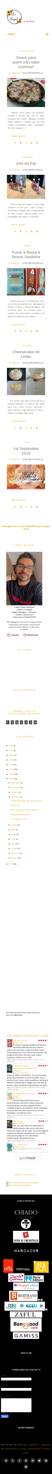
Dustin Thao (19, 1043)
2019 (11, 760)
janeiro (14, 858)
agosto (14, 825)
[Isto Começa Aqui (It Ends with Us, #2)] (9, 1151)
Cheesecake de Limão (20, 814)
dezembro (15, 782)
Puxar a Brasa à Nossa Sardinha (24, 810)
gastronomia (28, 51)
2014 (11, 864)
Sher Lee (17, 1098)
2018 (11, 764)
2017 (11, 769)
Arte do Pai (26, 163)
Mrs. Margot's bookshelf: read (27, 1035)
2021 (11, 750)
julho (13, 829)
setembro (15, 797)
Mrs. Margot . (31, 1445)
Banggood (34, 1182)
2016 (11, 774)
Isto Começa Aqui (20, 1144)
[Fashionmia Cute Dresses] (18, 1182)
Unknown (16, 73)
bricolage (28, 157)
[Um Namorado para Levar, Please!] (9, 1099)
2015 (11, 778)
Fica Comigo (18, 1121)
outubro (14, 792)
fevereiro (15, 853)
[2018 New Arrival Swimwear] (18, 1185)
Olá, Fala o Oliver (20, 1040)
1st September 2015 (19, 819)
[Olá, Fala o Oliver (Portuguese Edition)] (9, 1046)
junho (13, 834)
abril (13, 844)
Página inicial (27, 527)
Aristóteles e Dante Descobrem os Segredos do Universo (24, 1068)
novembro (15, 787)
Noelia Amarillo (20, 1123)
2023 (11, 745)
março (14, 848)
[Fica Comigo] (9, 1127)
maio (13, 839)
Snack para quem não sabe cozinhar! (26, 62)
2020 (11, 755)
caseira (28, 345)
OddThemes (11, 1449)
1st (28, 442)
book (28, 246)
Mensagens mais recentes (14, 526)
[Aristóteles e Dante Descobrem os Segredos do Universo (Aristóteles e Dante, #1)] (9, 1072)
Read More (19, 136)
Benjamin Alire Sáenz (22, 1073)
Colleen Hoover (20, 1147)
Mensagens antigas (41, 526)
